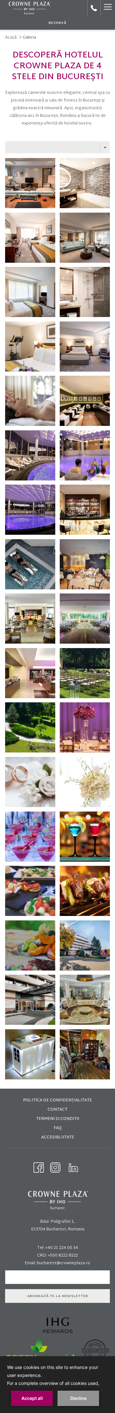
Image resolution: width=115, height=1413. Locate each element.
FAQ (58, 1128)
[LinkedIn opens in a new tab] (73, 1167)
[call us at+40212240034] (94, 8)
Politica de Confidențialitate (57, 1100)
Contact (57, 1110)
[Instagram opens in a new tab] (55, 1167)
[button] (30, 183)
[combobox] (57, 147)
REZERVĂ (57, 23)
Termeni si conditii (57, 1119)
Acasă (11, 38)
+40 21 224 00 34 (61, 1248)
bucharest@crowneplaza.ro (63, 1263)
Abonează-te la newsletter (57, 1296)
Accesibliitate (57, 1137)
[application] (57, 1384)
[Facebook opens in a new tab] (39, 1167)
